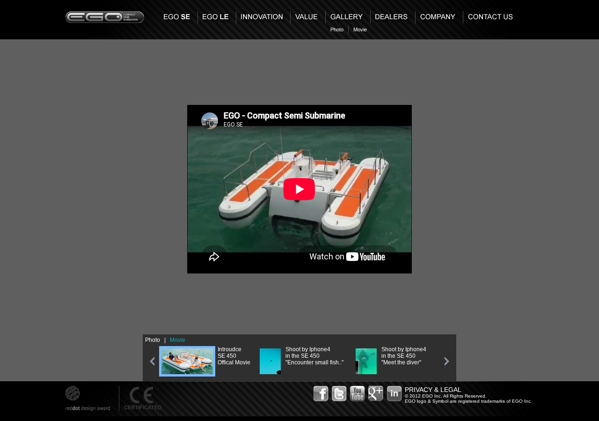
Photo (336, 29)
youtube (358, 394)
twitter (340, 394)
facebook (321, 394)
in (394, 394)
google (376, 394)
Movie (360, 29)
